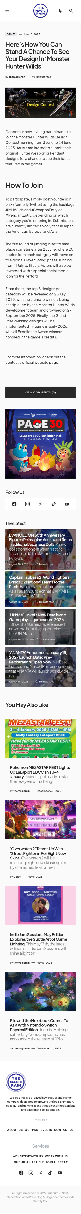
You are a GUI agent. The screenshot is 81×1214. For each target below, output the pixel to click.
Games (11, 34)
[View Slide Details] (40, 444)
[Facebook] (14, 504)
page (53, 362)
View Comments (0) (40, 392)
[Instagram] (27, 504)
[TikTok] (53, 504)
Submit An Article (29, 1162)
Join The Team (57, 1162)
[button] (7, 10)
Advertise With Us (28, 1156)
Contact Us (64, 1130)
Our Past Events (38, 1130)
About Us (15, 1130)
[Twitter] (40, 504)
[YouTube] (66, 504)
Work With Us (56, 1156)
